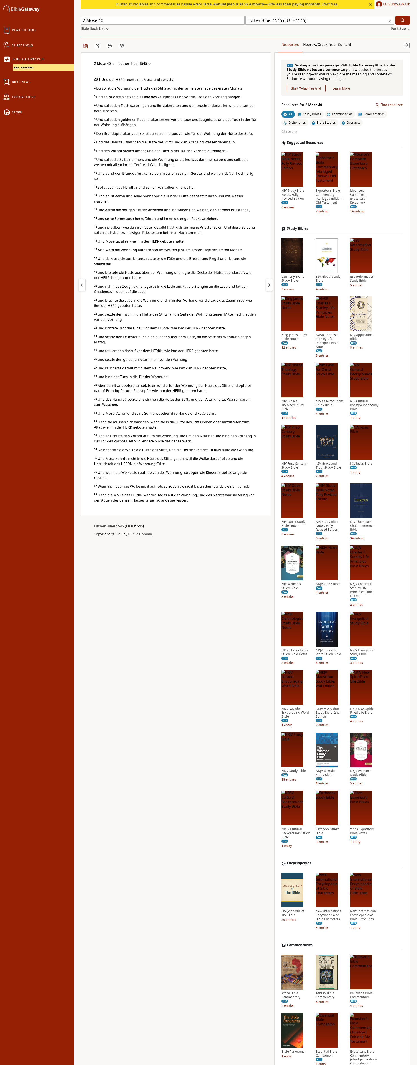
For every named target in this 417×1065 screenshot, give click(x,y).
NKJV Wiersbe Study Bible (326, 773)
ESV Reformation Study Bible (362, 279)
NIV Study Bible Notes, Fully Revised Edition (292, 195)
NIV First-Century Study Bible (293, 465)
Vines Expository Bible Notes (362, 831)
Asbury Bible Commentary (325, 995)
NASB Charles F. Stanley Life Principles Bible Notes (327, 341)
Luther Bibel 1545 (109, 526)
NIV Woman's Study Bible (291, 586)
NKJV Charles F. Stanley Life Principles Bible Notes (361, 590)
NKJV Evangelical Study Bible (362, 652)
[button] (392, 4)
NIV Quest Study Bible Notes (293, 524)
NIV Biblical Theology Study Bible (292, 405)
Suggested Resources (305, 142)
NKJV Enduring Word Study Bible (328, 652)
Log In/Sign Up (396, 4)
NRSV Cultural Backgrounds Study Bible (295, 833)
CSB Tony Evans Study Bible (292, 279)
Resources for (301, 105)
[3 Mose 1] (269, 285)
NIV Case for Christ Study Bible (329, 403)
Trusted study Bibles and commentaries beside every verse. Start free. (226, 4)
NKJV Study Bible (293, 771)
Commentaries (300, 945)
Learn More (341, 88)
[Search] (402, 20)
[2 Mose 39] (82, 285)
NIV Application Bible (361, 337)
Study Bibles (297, 228)
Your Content (340, 44)
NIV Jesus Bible (361, 463)
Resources (290, 44)
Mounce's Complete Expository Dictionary (357, 197)
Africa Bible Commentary (290, 995)
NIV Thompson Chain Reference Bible (362, 526)
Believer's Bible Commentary (361, 995)
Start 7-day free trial (306, 88)
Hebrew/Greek (315, 44)
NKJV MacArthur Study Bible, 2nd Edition (328, 712)
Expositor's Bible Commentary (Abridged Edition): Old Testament (329, 197)
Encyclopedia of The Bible (292, 913)
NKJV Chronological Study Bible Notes (295, 652)
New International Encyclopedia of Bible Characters (329, 915)
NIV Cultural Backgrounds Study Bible (364, 405)
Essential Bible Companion (326, 1053)
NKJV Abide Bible (328, 584)
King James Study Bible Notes (294, 337)
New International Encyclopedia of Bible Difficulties (363, 915)
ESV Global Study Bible (328, 279)
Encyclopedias (299, 863)
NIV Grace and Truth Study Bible (328, 465)
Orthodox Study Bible (327, 831)
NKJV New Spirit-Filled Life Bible (362, 710)
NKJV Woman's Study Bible (360, 773)
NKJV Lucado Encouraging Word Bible (295, 712)
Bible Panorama (292, 1051)
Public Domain (140, 534)
